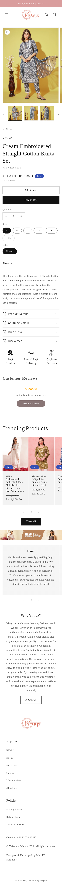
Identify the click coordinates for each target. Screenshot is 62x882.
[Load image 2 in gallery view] (31, 113)
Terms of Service (15, 824)
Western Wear (13, 780)
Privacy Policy (14, 809)
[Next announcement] (55, 3)
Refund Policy (14, 817)
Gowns (10, 773)
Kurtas (10, 758)
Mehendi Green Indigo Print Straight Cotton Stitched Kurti (39, 480)
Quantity (7, 209)
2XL (51, 230)
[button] (6, 14)
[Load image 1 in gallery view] (15, 113)
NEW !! (10, 750)
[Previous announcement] (6, 3)
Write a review (31, 403)
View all (31, 521)
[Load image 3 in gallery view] (47, 113)
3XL (8, 238)
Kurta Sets (11, 765)
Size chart (9, 263)
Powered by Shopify (38, 880)
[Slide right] (58, 114)
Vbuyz (26, 880)
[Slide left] (3, 114)
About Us (31, 699)
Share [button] (9, 129)
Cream (9, 251)
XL (39, 230)
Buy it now (31, 199)
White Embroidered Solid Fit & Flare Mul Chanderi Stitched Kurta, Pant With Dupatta (15, 483)
